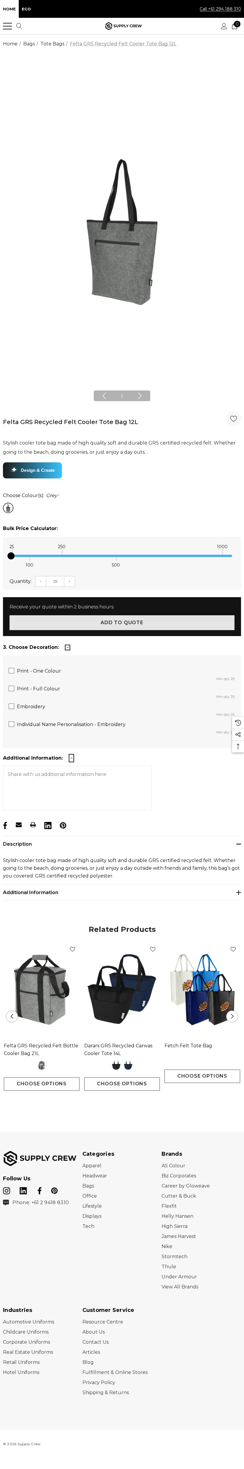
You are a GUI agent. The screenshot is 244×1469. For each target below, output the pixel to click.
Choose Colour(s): (31, 495)
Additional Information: (33, 758)
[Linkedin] (47, 825)
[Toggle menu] (7, 26)
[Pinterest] (62, 825)
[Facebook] (4, 825)
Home (9, 9)
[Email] (19, 825)
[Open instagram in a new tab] (6, 1189)
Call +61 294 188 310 (220, 9)
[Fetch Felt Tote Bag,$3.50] (202, 990)
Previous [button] (104, 395)
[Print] (33, 825)
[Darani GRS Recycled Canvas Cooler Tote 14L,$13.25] (122, 990)
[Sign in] (224, 26)
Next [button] (139, 395)
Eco (26, 9)
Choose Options (42, 1084)
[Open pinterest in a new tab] (54, 1189)
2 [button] (127, 1101)
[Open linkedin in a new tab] (24, 1189)
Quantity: (21, 581)
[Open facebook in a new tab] (38, 1189)
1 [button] (122, 396)
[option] (122, 232)
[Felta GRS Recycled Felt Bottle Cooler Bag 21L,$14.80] (41, 990)
